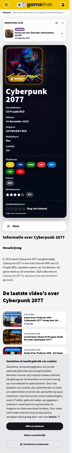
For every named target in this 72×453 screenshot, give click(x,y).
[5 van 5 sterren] (24, 209)
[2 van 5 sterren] (12, 209)
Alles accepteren (35, 426)
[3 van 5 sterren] (16, 209)
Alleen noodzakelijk (34, 435)
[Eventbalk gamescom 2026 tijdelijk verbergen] (56, 22)
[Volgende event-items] (62, 33)
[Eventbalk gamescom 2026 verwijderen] (62, 22)
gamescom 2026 (13, 22)
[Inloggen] (63, 4)
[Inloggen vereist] (36, 54)
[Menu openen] (6, 4)
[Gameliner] (35, 4)
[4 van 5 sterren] (20, 209)
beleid (52, 417)
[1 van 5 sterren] (8, 209)
